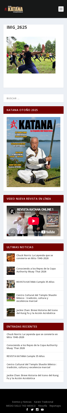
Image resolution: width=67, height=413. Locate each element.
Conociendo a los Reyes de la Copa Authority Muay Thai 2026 (36, 270)
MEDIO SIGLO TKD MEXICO (21, 405)
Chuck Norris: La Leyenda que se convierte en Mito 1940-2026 (34, 257)
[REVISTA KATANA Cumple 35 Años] (11, 284)
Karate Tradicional (43, 401)
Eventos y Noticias (22, 401)
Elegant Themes (31, 393)
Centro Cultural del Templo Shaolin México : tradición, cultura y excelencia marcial (36, 298)
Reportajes (55, 405)
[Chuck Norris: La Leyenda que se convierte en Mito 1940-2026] (11, 257)
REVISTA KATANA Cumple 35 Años (35, 281)
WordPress (33, 396)
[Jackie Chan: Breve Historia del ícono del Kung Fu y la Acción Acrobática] (11, 312)
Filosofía (42, 405)
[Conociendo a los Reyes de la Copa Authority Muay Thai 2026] (11, 271)
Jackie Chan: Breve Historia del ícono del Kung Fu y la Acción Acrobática (37, 312)
